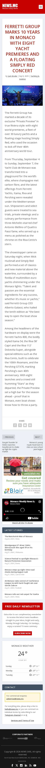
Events (18, 563)
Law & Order (20, 575)
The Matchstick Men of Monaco (19, 536)
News (17, 539)
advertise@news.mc (15, 699)
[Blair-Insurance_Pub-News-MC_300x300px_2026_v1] (22, 493)
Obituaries (19, 552)
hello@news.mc (11, 709)
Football (18, 588)
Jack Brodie (12, 76)
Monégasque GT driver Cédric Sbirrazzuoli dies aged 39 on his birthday (18, 547)
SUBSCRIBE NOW (22, 633)
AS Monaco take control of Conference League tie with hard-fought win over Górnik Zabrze (22, 583)
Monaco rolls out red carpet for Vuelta (22, 594)
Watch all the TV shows (22, 523)
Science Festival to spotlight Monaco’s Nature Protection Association (21, 559)
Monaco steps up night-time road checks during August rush (19, 571)
